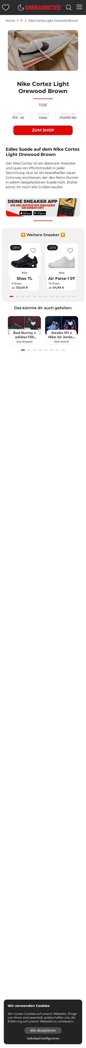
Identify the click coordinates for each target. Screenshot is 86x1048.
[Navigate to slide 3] (23, 296)
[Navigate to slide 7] (46, 296)
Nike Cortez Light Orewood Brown (53, 20)
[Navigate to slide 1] (11, 296)
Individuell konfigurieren (43, 1038)
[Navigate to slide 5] (34, 296)
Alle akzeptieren (43, 1030)
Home (10, 20)
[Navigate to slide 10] (63, 296)
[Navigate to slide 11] (69, 296)
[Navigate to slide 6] (40, 296)
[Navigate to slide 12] (74, 296)
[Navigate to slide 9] (57, 296)
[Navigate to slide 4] (29, 296)
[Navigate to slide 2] (17, 296)
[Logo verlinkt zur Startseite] (43, 7)
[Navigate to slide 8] (51, 296)
